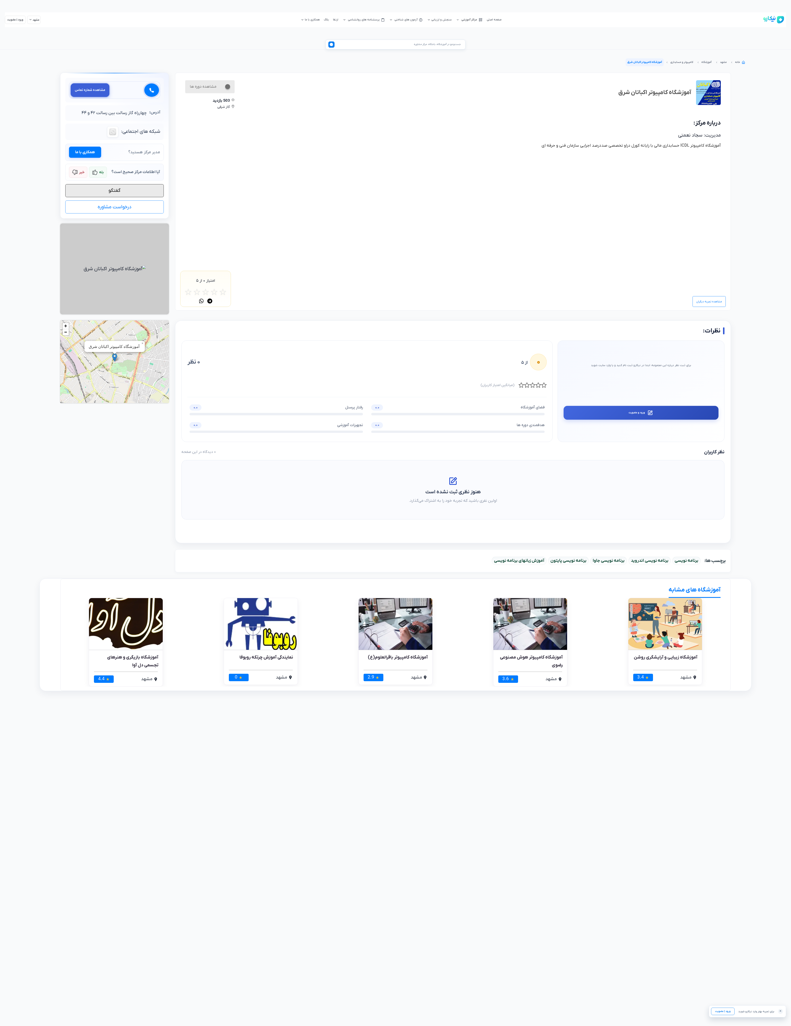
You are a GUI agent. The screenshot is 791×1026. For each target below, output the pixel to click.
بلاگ (326, 20)
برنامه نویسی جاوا (609, 560)
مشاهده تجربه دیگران (709, 301)
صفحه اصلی (494, 20)
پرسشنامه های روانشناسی (364, 20)
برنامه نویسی (686, 560)
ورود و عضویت (636, 412)
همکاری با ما (85, 152)
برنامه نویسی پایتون (568, 560)
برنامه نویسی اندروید (649, 560)
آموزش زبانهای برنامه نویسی (519, 560)
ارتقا (335, 20)
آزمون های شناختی (406, 20)
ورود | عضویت (723, 1011)
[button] (114, 357)
